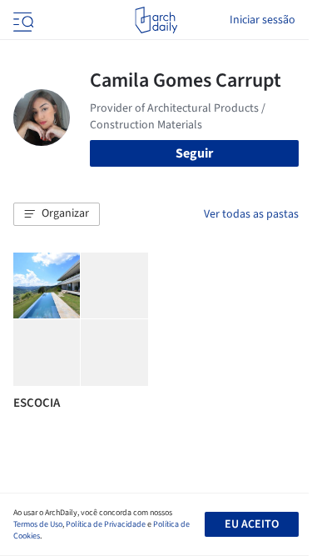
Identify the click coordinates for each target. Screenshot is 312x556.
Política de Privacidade (106, 524)
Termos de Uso (37, 524)
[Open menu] (21, 20)
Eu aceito (252, 524)
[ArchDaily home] (156, 20)
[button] (56, 214)
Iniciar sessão (262, 20)
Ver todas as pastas (251, 214)
